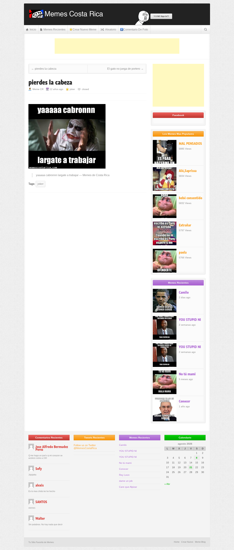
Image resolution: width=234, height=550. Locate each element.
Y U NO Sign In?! (161, 16)
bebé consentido (190, 198)
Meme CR (38, 89)
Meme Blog (200, 542)
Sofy (38, 468)
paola (183, 252)
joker (72, 89)
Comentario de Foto (135, 29)
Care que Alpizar (128, 486)
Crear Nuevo (187, 542)
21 (190, 467)
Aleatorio (110, 29)
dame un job (126, 480)
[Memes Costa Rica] (67, 16)
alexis (39, 485)
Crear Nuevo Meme (84, 29)
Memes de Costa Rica (96, 175)
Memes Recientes (54, 29)
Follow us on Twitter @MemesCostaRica (85, 447)
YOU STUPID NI (190, 319)
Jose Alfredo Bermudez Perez (51, 448)
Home (177, 542)
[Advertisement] (117, 46)
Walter (40, 518)
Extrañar (185, 225)
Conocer (184, 401)
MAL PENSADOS (190, 143)
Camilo (184, 292)
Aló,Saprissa (187, 170)
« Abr (167, 484)
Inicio (33, 29)
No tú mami (187, 374)
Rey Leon (124, 475)
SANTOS (41, 501)
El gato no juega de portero (125, 68)
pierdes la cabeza (43, 68)
